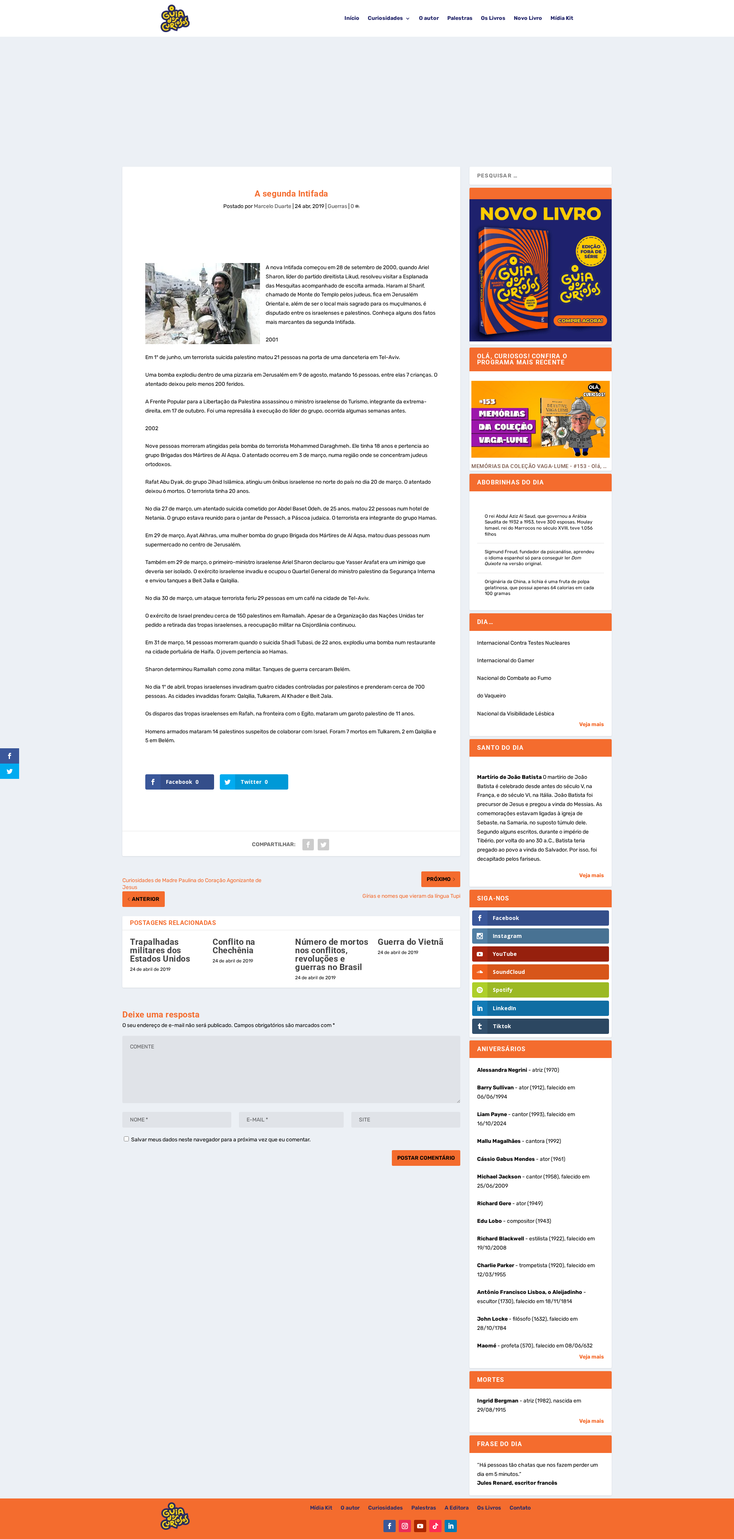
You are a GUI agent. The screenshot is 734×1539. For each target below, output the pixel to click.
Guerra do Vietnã (410, 942)
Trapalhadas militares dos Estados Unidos (160, 950)
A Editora (457, 1508)
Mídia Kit (561, 18)
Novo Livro (528, 18)
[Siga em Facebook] (389, 1526)
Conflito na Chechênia (234, 946)
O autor (429, 18)
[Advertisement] (367, 94)
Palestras (460, 18)
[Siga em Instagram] (405, 1526)
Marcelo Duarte (272, 206)
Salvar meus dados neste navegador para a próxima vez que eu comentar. (221, 1139)
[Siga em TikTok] (435, 1526)
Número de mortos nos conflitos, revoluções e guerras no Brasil (331, 954)
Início (351, 18)
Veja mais (591, 724)
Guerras (337, 206)
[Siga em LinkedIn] (451, 1526)
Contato (520, 1508)
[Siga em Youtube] (420, 1526)
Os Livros (493, 18)
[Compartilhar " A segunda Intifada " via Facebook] (308, 844)
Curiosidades (385, 18)
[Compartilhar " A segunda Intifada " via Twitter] (323, 844)
